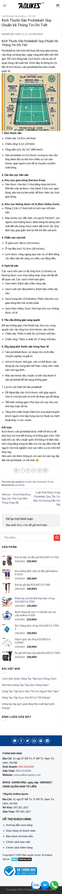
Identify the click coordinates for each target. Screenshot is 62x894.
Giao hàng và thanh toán (20, 830)
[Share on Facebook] (22, 470)
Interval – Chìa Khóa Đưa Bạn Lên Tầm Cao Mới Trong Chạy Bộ (16, 498)
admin (40, 34)
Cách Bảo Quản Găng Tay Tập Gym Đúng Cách (29, 678)
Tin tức (32, 16)
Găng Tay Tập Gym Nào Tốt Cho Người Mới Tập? (30, 691)
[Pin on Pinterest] (39, 470)
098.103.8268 (23, 770)
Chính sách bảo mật (18, 841)
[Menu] (5, 6)
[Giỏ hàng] (57, 5)
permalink (19, 485)
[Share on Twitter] (28, 470)
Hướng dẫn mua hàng (19, 825)
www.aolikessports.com (27, 774)
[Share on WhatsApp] (16, 470)
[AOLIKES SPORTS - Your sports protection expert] (31, 5)
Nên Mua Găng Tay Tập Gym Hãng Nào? (25, 685)
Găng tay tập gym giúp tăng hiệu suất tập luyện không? (28, 705)
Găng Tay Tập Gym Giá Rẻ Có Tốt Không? (26, 697)
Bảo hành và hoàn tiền (19, 836)
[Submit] (57, 538)
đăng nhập (22, 525)
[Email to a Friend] (34, 470)
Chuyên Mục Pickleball (14, 16)
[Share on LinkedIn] (45, 470)
